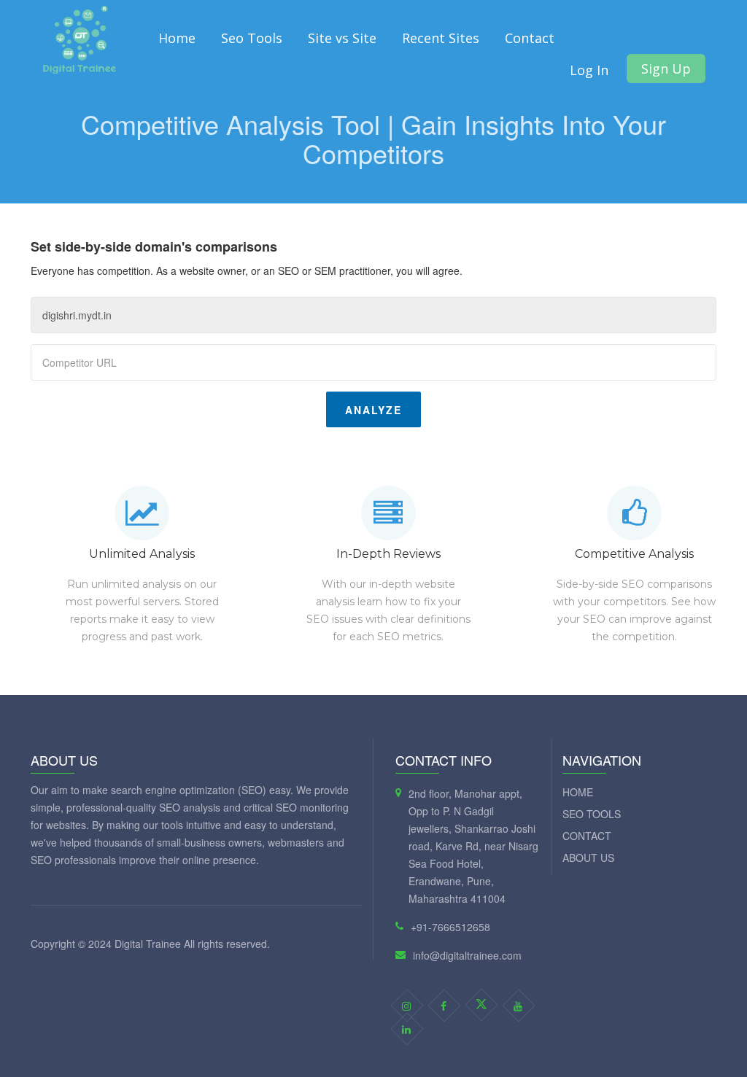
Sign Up (666, 68)
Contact (529, 38)
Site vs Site (342, 38)
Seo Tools (251, 38)
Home (177, 38)
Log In (589, 70)
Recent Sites (440, 38)
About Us (588, 857)
